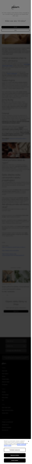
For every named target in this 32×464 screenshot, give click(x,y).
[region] (15, 451)
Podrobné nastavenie (15, 450)
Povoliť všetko (14, 460)
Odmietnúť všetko (14, 455)
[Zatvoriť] (28, 441)
